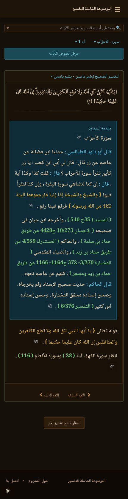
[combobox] (64, 28)
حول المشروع (38, 481)
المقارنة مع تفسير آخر (64, 423)
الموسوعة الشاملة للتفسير (86, 481)
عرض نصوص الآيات (64, 53)
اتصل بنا (12, 481)
